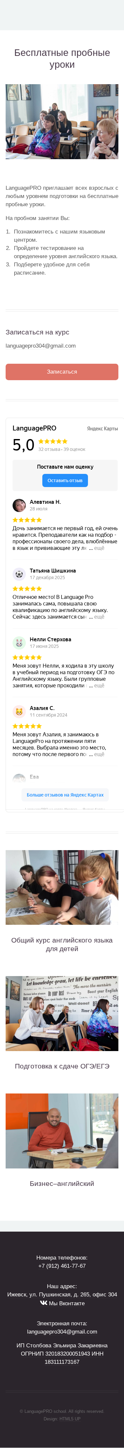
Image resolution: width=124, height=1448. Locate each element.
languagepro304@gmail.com (41, 346)
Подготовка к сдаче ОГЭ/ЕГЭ (62, 1066)
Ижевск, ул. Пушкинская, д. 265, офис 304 (62, 1294)
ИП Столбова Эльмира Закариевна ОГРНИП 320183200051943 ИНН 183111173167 (62, 1353)
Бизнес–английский (62, 1183)
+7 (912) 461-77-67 (62, 1266)
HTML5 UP (70, 1418)
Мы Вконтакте (66, 1303)
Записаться (62, 372)
